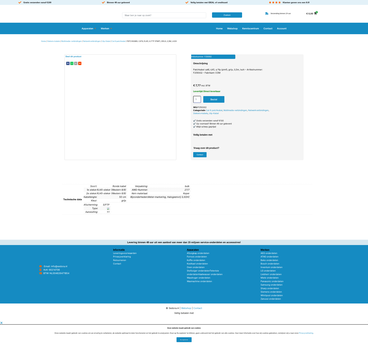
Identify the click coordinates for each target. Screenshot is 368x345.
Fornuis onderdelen (197, 256)
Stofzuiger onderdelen (198, 270)
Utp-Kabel (106, 41)
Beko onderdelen (269, 260)
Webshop (186, 308)
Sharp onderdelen (270, 288)
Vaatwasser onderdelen (211, 274)
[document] (184, 333)
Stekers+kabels (53, 41)
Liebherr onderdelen (271, 274)
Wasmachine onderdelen (199, 281)
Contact (117, 263)
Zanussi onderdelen (271, 298)
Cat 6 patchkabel (118, 41)
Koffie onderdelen (196, 260)
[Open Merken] (111, 28)
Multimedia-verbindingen (71, 41)
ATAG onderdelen (269, 256)
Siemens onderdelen (271, 291)
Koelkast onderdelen (197, 263)
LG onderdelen (268, 270)
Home (43, 41)
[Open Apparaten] (95, 28)
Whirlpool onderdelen (272, 295)
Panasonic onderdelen (272, 281)
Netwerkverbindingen (91, 41)
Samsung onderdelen (271, 284)
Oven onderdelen (196, 267)
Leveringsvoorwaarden (125, 253)
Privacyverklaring (122, 256)
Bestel (213, 99)
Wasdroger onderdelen (198, 277)
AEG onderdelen (269, 253)
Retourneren (119, 260)
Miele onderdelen (270, 277)
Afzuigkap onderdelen (198, 253)
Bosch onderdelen (270, 263)
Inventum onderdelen (271, 267)
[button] (68, 63)
